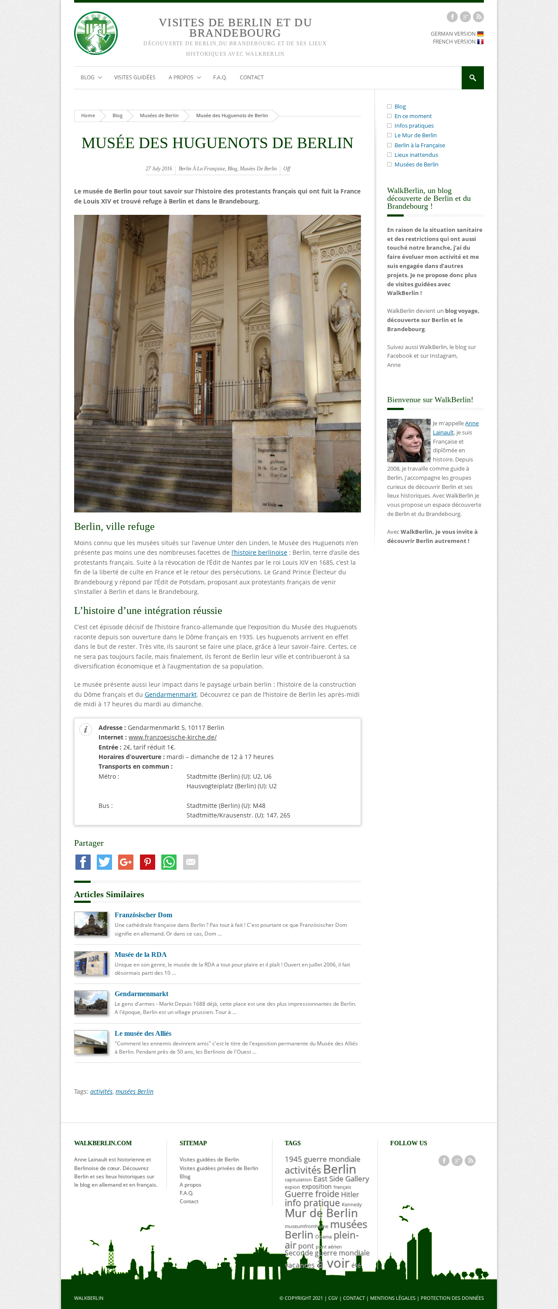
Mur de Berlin (321, 1213)
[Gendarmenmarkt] (91, 1012)
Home (88, 115)
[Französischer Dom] (91, 933)
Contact (252, 77)
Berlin (339, 1168)
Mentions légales (392, 1298)
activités (101, 1091)
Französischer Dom (143, 915)
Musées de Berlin (159, 115)
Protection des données (452, 1298)
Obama (323, 1237)
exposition (317, 1186)
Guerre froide (312, 1194)
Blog (84, 78)
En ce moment (413, 116)
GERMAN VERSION (454, 33)
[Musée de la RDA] (91, 972)
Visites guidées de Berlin (209, 1159)
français (342, 1187)
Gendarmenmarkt (171, 694)
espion (292, 1187)
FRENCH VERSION (455, 41)
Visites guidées (135, 77)
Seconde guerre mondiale (327, 1253)
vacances (300, 1265)
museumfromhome (306, 1226)
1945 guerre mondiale (323, 1158)
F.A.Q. (220, 77)
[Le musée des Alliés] (91, 1051)
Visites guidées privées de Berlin (219, 1168)
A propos (178, 78)
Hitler (350, 1194)
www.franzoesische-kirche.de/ (173, 737)
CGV (333, 1298)
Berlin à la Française (202, 169)
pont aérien (329, 1247)
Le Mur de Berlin (416, 135)
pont (306, 1246)
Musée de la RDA (141, 954)
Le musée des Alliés (143, 1033)
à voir (333, 1263)
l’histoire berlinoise (259, 552)
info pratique (312, 1203)
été (356, 1265)
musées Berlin (134, 1091)
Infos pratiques (414, 125)
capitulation (298, 1180)
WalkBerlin (88, 1298)
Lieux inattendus (416, 155)
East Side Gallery (341, 1178)
